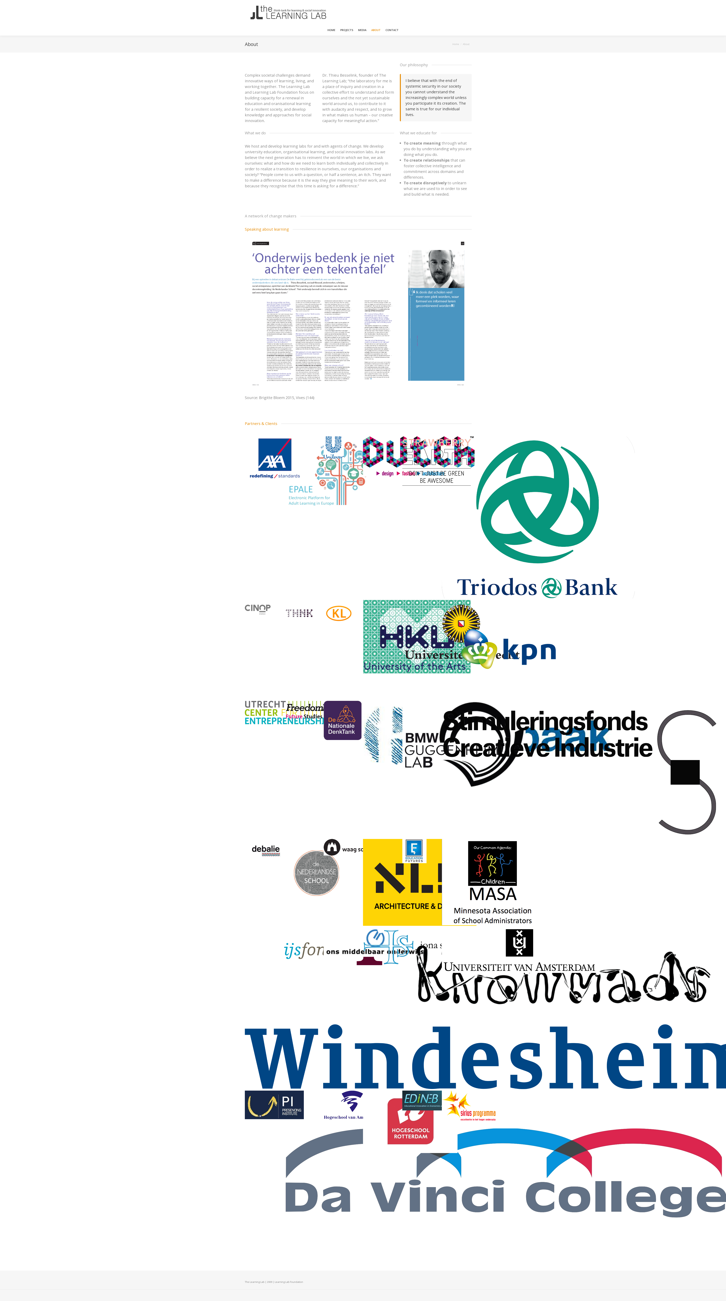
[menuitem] (331, 30)
